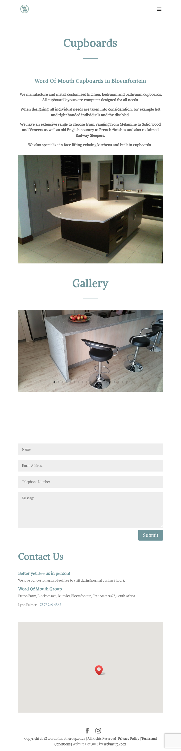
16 (114, 382)
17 (118, 382)
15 (110, 382)
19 (126, 382)
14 (106, 382)
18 (122, 382)
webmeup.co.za (115, 744)
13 (102, 382)
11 (94, 382)
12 (98, 382)
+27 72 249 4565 (49, 605)
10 (90, 382)
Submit (150, 535)
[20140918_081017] (90, 390)
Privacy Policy (128, 738)
